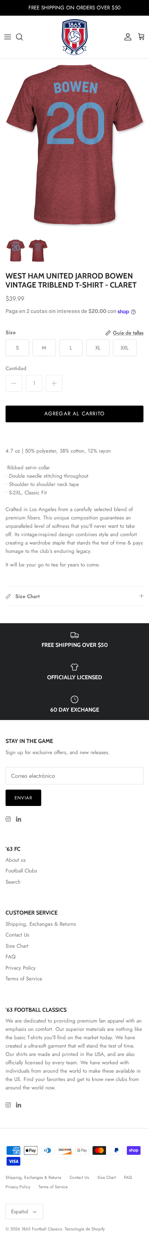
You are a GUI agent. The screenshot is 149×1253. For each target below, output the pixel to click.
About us (16, 860)
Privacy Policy (21, 968)
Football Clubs (21, 871)
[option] (74, 147)
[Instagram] (8, 819)
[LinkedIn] (18, 819)
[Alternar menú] (7, 37)
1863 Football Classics (41, 1229)
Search (13, 882)
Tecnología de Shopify (85, 1229)
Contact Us (17, 935)
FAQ (11, 957)
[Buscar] (22, 37)
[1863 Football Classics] (75, 37)
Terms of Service (24, 978)
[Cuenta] (126, 37)
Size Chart (17, 946)
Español (19, 1211)
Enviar (23, 797)
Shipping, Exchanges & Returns (41, 924)
